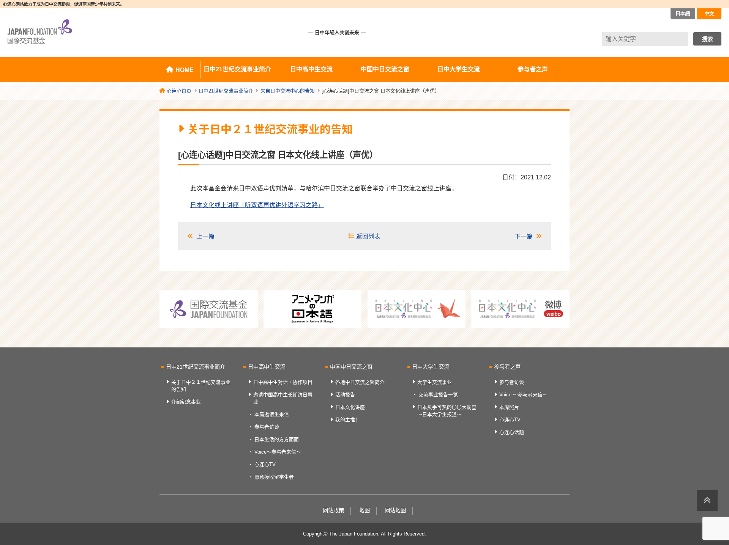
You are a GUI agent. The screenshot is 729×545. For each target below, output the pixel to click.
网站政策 (333, 510)
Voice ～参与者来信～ (523, 394)
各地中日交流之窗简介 (360, 382)
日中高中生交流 (311, 69)
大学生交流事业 (434, 382)
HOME (184, 70)
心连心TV (265, 464)
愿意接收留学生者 (274, 477)
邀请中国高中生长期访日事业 (282, 398)
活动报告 (345, 394)
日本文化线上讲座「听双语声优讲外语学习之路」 (257, 205)
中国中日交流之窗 (385, 69)
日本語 (682, 13)
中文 (709, 13)
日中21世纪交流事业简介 (237, 69)
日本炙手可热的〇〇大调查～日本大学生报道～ (447, 410)
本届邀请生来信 (271, 414)
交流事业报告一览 (438, 394)
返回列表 (368, 236)
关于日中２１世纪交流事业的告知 (200, 385)
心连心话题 (511, 432)
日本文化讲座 (350, 407)
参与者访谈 (266, 427)
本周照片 (509, 407)
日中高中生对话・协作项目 (282, 382)
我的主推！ (347, 419)
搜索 (707, 39)
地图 (364, 510)
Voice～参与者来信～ (277, 452)
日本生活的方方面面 (276, 439)
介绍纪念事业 (186, 402)
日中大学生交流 (458, 69)
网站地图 (395, 510)
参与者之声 (533, 69)
